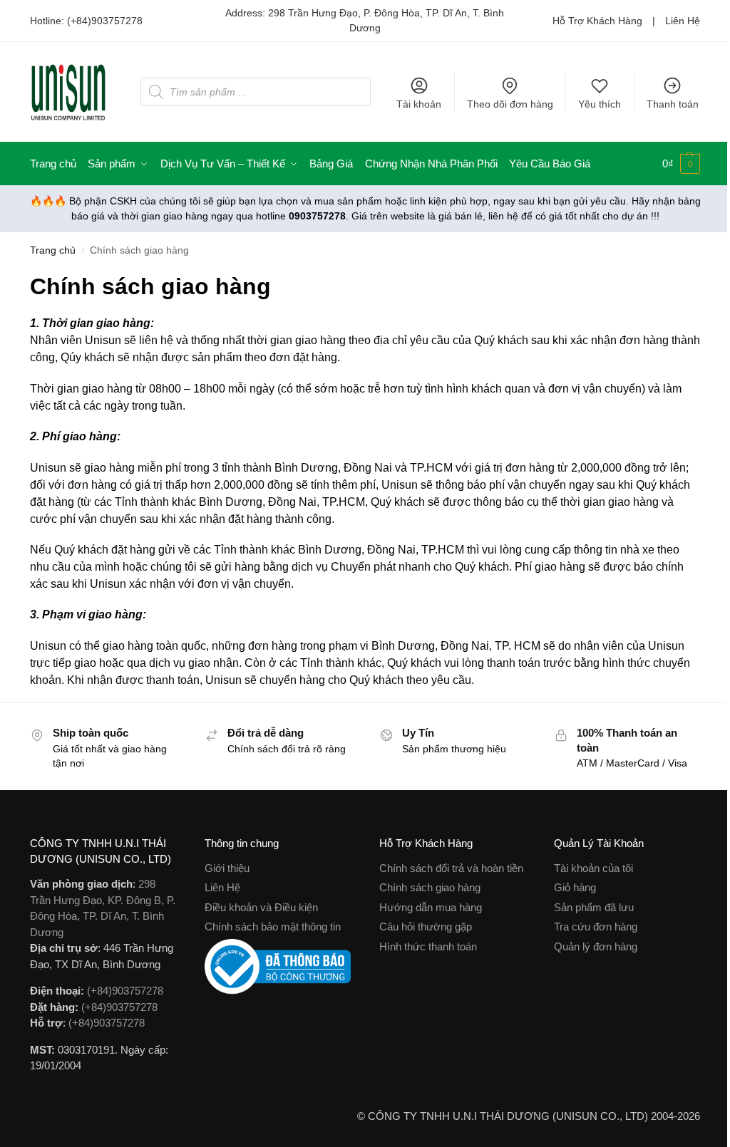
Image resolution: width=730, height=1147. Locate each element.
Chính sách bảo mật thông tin (273, 926)
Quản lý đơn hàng (595, 946)
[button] (681, 163)
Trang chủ (53, 250)
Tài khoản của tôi (593, 868)
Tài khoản (418, 104)
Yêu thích (599, 104)
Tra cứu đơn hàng (595, 926)
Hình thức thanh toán (428, 946)
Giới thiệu (227, 868)
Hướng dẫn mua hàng (430, 907)
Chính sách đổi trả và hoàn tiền (451, 868)
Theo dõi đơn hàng (510, 104)
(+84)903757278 (105, 20)
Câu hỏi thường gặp (425, 926)
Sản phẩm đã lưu (594, 907)
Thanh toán (673, 104)
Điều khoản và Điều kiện (261, 907)
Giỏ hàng (575, 887)
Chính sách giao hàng (429, 887)
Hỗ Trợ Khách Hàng (597, 20)
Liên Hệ (682, 20)
